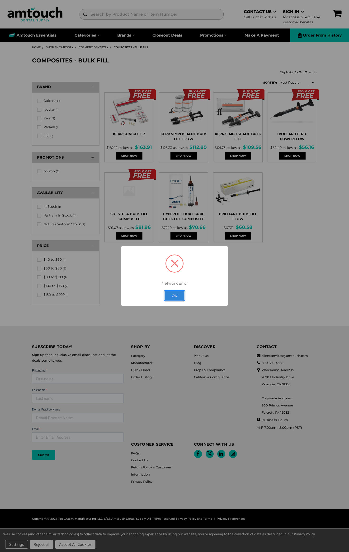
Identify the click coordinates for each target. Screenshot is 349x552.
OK (174, 296)
